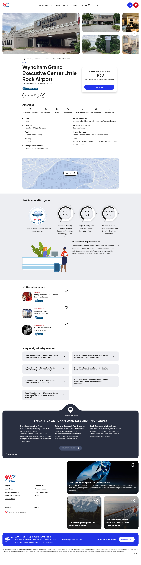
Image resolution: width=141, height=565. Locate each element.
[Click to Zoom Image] (41, 33)
